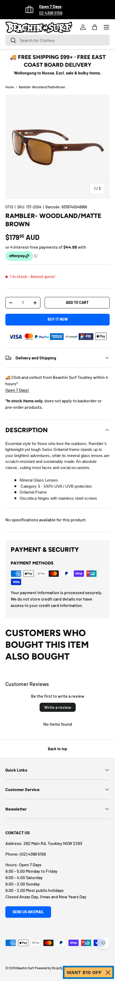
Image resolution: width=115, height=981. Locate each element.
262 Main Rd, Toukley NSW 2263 (53, 843)
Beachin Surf (24, 968)
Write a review (57, 707)
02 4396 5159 (50, 12)
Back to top (57, 748)
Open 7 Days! (17, 389)
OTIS (9, 207)
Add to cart (77, 302)
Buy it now (58, 319)
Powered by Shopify (49, 968)
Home (9, 87)
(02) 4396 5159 (33, 853)
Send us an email (28, 911)
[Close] (108, 972)
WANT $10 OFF (84, 972)
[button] (95, 27)
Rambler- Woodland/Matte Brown (42, 87)
